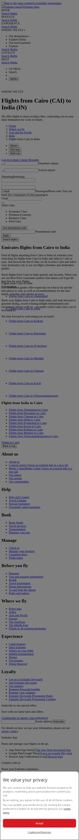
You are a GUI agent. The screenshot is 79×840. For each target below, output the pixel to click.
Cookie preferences (39, 832)
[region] (39, 805)
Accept (40, 823)
